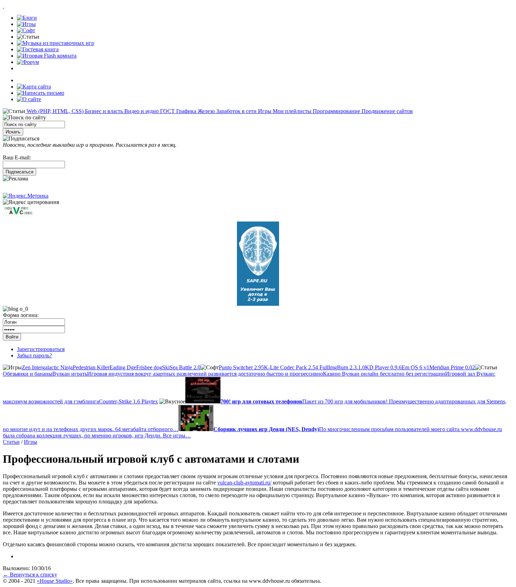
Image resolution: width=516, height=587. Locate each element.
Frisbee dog (149, 367)
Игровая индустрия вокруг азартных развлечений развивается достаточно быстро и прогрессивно (205, 374)
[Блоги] (27, 18)
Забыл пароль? (34, 355)
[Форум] (28, 62)
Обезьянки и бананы (27, 374)
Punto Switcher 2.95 (241, 367)
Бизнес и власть (103, 111)
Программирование (335, 111)
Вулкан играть (69, 374)
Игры (264, 111)
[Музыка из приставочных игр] (55, 43)
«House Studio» (55, 581)
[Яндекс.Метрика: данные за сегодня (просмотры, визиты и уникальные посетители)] (25, 196)
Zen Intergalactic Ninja (47, 367)
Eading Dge (123, 367)
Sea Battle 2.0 (185, 367)
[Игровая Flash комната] (47, 56)
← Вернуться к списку (30, 575)
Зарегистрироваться (41, 349)
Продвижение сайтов (386, 111)
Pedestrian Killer (91, 367)
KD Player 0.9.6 (383, 367)
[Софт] (26, 30)
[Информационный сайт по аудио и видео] (18, 214)
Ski (166, 367)
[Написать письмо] (40, 93)
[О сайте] (29, 99)
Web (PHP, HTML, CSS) (54, 111)
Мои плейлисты (291, 111)
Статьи (11, 442)
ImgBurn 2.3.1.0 (346, 367)
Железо (205, 111)
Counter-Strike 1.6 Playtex (128, 401)
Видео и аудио (141, 111)
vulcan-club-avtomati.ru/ (244, 483)
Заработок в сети (236, 111)
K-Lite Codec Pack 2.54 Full (296, 367)
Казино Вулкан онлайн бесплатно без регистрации (384, 374)
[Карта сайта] (34, 87)
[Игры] (26, 24)
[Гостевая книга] (38, 49)
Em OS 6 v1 (415, 367)
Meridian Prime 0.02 (452, 367)
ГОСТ (167, 111)
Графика (185, 111)
